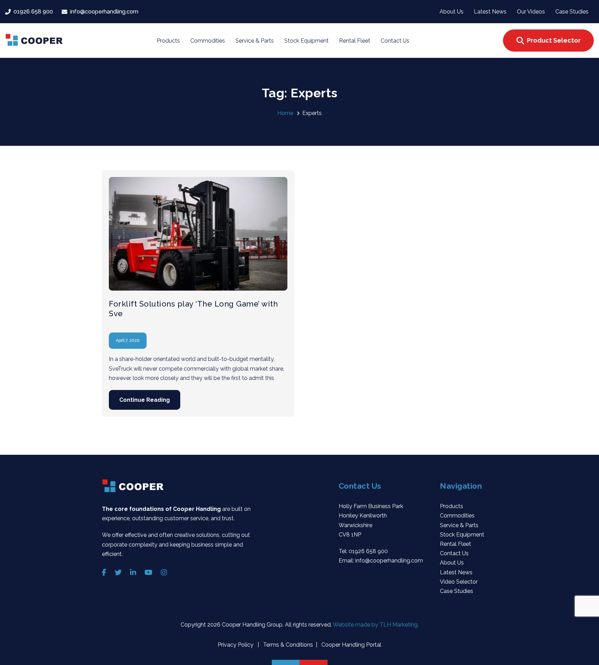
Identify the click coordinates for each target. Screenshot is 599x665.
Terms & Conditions (287, 644)
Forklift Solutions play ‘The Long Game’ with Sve (193, 308)
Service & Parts (459, 525)
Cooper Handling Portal (350, 644)
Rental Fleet (455, 544)
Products (451, 506)
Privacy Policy (236, 644)
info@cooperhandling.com (389, 560)
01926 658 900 (368, 551)
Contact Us (454, 553)
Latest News (456, 572)
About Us (452, 562)
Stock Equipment (462, 534)
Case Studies (456, 591)
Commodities (457, 515)
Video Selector (459, 581)
